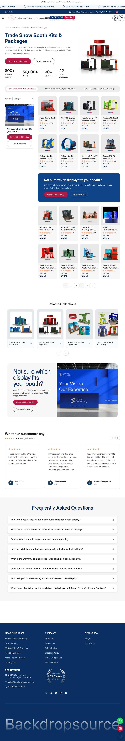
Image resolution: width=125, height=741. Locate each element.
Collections (16, 28)
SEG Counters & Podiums (16, 648)
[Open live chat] (120, 736)
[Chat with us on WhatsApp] (120, 721)
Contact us (50, 643)
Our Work (8, 12)
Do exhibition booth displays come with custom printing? (62, 539)
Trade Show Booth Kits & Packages (22, 89)
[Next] (66, 353)
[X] (46, 693)
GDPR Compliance (53, 657)
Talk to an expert (43, 61)
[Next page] (92, 285)
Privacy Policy (51, 662)
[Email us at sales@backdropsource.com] (120, 728)
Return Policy (51, 648)
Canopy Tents (11, 662)
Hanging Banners (12, 653)
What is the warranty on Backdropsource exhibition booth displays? (62, 559)
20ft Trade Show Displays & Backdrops (99, 89)
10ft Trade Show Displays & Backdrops (60, 89)
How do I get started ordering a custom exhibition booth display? (62, 578)
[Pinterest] (56, 693)
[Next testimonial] (117, 438)
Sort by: (8, 98)
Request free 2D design (18, 61)
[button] (45, 123)
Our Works (90, 643)
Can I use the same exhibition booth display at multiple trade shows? (62, 568)
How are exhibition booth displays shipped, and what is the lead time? (62, 549)
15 (87, 285)
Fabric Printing (11, 643)
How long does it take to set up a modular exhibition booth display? (62, 519)
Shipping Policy (52, 653)
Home (7, 28)
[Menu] (3, 18)
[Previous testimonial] (112, 438)
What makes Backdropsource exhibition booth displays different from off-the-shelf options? (62, 588)
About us (49, 638)
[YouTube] (65, 693)
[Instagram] (61, 693)
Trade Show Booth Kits (15, 657)
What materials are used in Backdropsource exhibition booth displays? (62, 529)
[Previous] (58, 353)
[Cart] (122, 18)
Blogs (87, 638)
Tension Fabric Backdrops (17, 638)
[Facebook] (51, 693)
